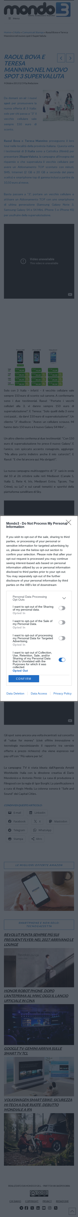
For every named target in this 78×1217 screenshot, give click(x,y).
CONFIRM (23, 678)
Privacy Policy (62, 693)
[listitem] (39, 598)
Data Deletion (15, 693)
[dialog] (39, 608)
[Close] (70, 524)
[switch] (62, 608)
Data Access (39, 693)
